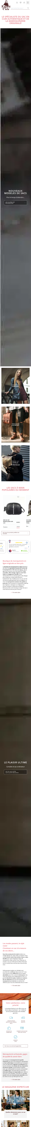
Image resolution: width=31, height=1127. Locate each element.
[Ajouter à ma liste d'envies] (18, 497)
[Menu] (28, 2)
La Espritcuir (15, 566)
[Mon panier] (24, 2)
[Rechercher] (28, 8)
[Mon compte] (17, 2)
